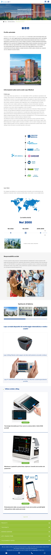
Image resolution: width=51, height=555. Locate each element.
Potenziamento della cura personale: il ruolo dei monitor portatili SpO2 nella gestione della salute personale (24, 508)
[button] (45, 230)
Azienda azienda (11, 21)
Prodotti (4, 523)
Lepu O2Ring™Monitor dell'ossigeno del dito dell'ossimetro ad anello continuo (25, 355)
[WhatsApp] (19, 553)
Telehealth (5, 527)
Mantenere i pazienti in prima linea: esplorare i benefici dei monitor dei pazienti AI (24, 467)
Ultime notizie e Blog (12, 389)
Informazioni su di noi (20, 21)
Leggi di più (25, 516)
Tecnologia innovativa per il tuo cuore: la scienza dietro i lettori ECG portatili (23, 427)
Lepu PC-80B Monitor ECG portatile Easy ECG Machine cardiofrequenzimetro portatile (25, 380)
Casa (6, 21)
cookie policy (35, 550)
